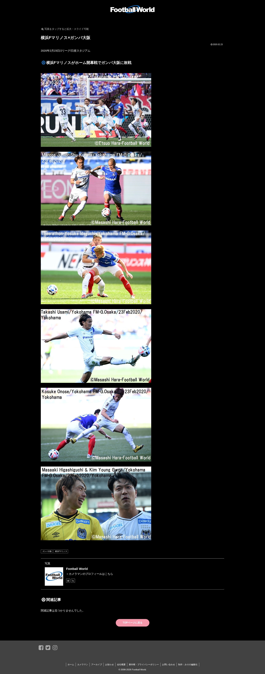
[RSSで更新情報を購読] (73, 581)
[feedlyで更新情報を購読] (68, 581)
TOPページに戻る (132, 622)
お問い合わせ (168, 664)
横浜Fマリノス (61, 551)
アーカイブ (96, 664)
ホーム (71, 664)
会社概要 (121, 664)
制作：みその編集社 (188, 664)
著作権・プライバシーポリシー (144, 664)
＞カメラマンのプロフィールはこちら (89, 573)
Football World (77, 568)
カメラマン (82, 664)
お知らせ (109, 664)
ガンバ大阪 (47, 551)
